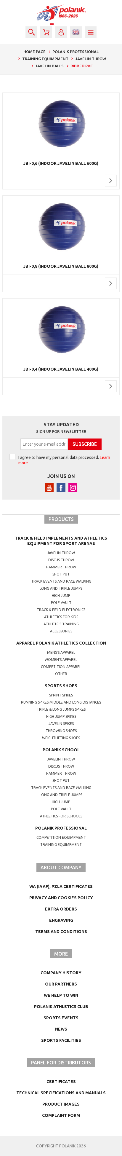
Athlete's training (61, 624)
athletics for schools (61, 816)
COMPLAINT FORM (61, 1115)
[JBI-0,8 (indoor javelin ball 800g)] (61, 227)
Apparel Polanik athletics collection (61, 643)
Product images (61, 1104)
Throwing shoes (61, 731)
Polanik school (61, 749)
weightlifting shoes (61, 738)
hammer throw (61, 773)
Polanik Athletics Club (61, 1006)
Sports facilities (61, 1040)
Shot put (61, 574)
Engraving (61, 920)
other (61, 674)
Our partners (61, 984)
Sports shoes (61, 685)
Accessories (61, 631)
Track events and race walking (61, 581)
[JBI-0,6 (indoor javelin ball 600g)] (61, 124)
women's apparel (61, 659)
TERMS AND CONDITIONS (61, 931)
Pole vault (61, 603)
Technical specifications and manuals (61, 1092)
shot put (61, 780)
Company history (61, 972)
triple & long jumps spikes (61, 709)
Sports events (61, 1017)
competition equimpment (61, 837)
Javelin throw (61, 553)
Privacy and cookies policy (61, 897)
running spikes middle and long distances (61, 702)
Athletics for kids (61, 617)
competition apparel (61, 667)
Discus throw (61, 560)
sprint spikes (61, 695)
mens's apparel (61, 652)
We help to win (61, 995)
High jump (61, 595)
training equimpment (61, 844)
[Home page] (61, 12)
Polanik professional (61, 828)
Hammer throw (61, 567)
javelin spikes (61, 724)
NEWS (61, 1029)
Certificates (61, 1081)
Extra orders (61, 909)
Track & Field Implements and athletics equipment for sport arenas (61, 541)
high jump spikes (61, 716)
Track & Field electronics (61, 610)
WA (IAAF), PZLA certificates (61, 886)
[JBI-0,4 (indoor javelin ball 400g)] (61, 330)
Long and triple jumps (61, 588)
